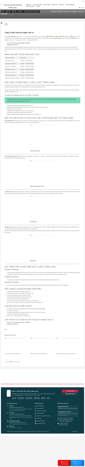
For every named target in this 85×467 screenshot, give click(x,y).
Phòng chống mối (29, 398)
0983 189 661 (15, 407)
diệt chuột (14, 36)
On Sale (59, 377)
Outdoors (31, 378)
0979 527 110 (21, 407)
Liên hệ (48, 398)
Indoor (30, 377)
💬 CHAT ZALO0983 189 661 (77, 463)
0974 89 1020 (15, 422)
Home (30, 375)
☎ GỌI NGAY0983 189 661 (64, 463)
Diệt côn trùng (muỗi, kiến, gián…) (43, 415)
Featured (59, 379)
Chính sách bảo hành (64, 423)
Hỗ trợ (77, 431)
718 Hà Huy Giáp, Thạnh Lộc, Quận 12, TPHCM (19, 423)
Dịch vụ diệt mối (21, 398)
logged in (11, 361)
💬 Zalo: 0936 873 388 (70, 393)
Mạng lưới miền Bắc (41, 420)
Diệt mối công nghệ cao (42, 410)
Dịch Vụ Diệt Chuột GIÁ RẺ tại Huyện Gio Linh (12, 353)
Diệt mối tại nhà (40, 408)
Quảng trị (24, 25)
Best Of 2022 (60, 378)
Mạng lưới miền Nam (41, 423)
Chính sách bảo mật (64, 424)
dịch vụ (9, 36)
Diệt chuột (39, 418)
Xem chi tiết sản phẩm (68, 418)
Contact (30, 381)
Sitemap (73, 431)
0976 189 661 (21, 414)
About (30, 379)
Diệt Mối (73, 38)
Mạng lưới (43, 398)
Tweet (6, 329)
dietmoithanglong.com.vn (68, 419)
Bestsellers (60, 375)
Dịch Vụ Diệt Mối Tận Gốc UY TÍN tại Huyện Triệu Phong (66, 353)
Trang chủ (14, 398)
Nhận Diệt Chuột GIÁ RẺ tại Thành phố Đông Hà (38, 353)
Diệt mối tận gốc (40, 405)
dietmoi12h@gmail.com (13, 24)
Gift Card (59, 381)
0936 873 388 (15, 414)
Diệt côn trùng (36, 398)
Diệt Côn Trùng (57, 38)
